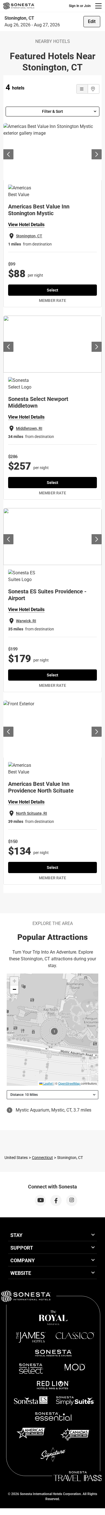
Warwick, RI (26, 621)
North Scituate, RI (31, 813)
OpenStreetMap (69, 1083)
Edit (91, 21)
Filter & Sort (52, 111)
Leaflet (48, 1083)
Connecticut (42, 1157)
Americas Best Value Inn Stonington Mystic (38, 210)
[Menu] (98, 6)
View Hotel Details (26, 224)
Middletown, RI (29, 428)
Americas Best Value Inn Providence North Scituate (41, 787)
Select (52, 290)
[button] (14, 981)
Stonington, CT (29, 236)
